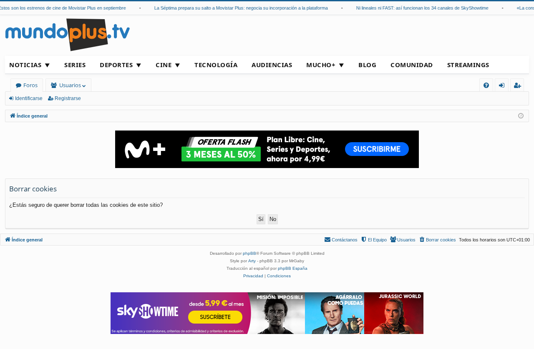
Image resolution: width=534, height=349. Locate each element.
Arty (252, 261)
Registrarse (68, 98)
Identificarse (29, 98)
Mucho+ (320, 64)
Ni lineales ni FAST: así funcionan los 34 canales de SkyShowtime (419, 7)
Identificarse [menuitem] (503, 86)
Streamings (468, 64)
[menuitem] (486, 85)
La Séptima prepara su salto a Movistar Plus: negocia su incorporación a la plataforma (238, 7)
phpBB (249, 253)
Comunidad (411, 64)
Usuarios (70, 85)
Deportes (116, 64)
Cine (163, 64)
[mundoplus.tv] (67, 34)
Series (75, 64)
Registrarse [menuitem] (519, 86)
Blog (367, 64)
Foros (30, 85)
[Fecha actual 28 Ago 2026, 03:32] (521, 116)
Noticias (25, 64)
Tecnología (215, 64)
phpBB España (292, 268)
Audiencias (272, 64)
